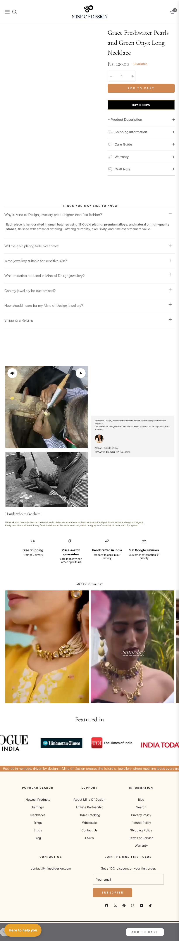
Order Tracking (89, 815)
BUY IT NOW (141, 105)
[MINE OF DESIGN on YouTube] (141, 905)
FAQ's (89, 838)
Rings (38, 822)
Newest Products (38, 799)
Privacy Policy (141, 815)
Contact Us (89, 830)
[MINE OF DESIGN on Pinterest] (124, 905)
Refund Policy (141, 822)
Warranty (141, 845)
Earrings (38, 807)
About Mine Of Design (89, 799)
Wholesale (89, 822)
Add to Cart (144, 932)
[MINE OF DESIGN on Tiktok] (150, 905)
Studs (38, 830)
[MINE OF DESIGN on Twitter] (115, 905)
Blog (38, 838)
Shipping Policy (141, 830)
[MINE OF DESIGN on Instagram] (132, 905)
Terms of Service (141, 838)
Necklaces (37, 815)
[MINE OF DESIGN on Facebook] (106, 905)
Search (141, 807)
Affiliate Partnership (89, 807)
